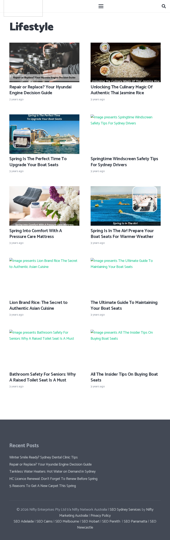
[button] (101, 6)
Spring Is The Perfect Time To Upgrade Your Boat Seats (38, 161)
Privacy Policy (101, 516)
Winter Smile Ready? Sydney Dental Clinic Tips (43, 457)
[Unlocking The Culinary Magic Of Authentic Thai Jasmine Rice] (126, 62)
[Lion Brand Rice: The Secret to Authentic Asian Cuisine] (44, 277)
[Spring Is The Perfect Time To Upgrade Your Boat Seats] (44, 134)
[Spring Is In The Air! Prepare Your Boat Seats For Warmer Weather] (126, 206)
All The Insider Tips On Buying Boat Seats (124, 377)
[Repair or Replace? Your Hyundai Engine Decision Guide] (44, 62)
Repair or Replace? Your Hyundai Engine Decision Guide (40, 90)
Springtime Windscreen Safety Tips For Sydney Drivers (124, 161)
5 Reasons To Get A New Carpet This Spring (42, 486)
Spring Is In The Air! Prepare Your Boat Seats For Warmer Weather (122, 233)
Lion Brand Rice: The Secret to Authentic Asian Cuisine (38, 305)
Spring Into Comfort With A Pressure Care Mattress (35, 233)
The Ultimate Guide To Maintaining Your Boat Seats (124, 305)
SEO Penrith (111, 521)
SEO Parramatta (135, 521)
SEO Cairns (44, 521)
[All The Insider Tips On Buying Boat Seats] (126, 349)
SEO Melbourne (67, 521)
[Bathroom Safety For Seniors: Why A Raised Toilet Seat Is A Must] (44, 349)
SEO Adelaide (24, 521)
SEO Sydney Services (125, 510)
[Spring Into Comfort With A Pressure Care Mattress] (44, 206)
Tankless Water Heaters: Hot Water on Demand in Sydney (52, 471)
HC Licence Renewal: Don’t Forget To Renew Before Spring (53, 479)
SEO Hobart (90, 521)
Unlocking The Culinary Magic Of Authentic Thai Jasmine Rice (122, 90)
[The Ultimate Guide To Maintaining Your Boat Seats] (126, 277)
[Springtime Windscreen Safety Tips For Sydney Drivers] (126, 134)
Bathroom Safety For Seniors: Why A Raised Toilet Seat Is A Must (42, 377)
